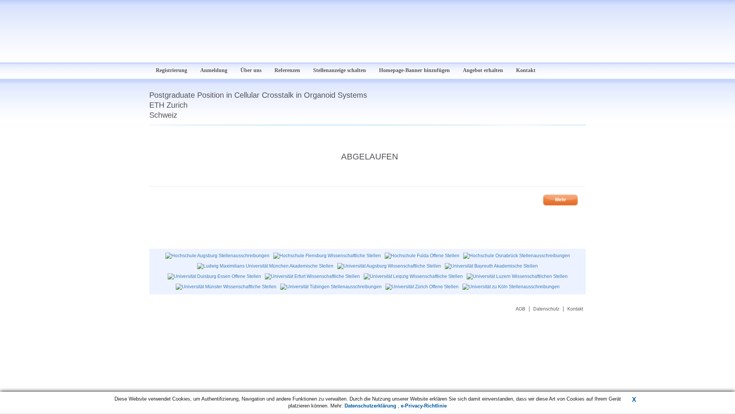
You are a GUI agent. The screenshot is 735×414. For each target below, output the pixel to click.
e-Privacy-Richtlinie (424, 406)
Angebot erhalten (483, 70)
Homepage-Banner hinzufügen (414, 70)
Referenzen (287, 70)
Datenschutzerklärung (371, 406)
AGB (520, 309)
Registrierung (171, 70)
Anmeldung (213, 70)
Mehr (560, 199)
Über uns (250, 70)
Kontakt (526, 70)
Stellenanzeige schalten (339, 70)
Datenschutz (546, 309)
